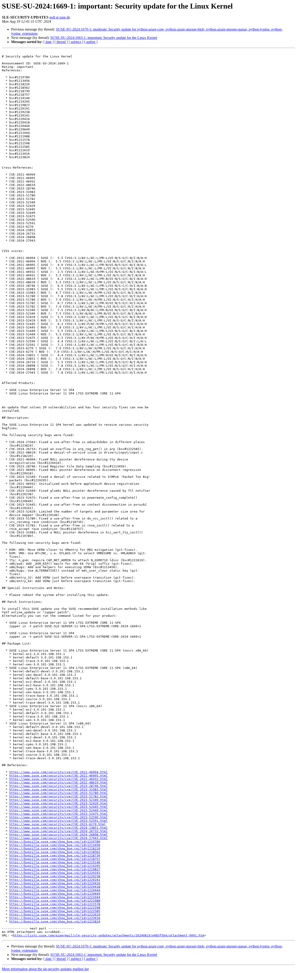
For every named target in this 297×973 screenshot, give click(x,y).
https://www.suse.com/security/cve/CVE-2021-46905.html (58, 775)
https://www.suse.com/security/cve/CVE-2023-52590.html (58, 817)
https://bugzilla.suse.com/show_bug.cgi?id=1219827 (54, 869)
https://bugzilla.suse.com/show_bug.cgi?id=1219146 (54, 862)
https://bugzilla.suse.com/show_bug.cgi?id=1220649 (54, 893)
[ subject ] (76, 42)
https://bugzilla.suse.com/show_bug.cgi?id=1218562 (54, 852)
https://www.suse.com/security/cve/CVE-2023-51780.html (58, 793)
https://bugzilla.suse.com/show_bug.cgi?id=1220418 (54, 886)
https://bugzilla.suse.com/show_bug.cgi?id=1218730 (54, 855)
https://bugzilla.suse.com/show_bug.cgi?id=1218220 (54, 848)
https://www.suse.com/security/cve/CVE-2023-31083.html (58, 789)
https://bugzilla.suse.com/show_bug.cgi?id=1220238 (54, 876)
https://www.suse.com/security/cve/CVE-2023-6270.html (57, 824)
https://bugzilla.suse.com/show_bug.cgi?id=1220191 (54, 873)
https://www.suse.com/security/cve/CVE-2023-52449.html (58, 810)
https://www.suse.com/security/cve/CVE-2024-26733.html (58, 831)
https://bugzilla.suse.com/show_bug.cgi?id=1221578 (54, 904)
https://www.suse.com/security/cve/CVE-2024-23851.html (58, 827)
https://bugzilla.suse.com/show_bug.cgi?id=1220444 (54, 890)
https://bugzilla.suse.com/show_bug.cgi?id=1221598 (54, 907)
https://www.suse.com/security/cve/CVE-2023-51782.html (58, 796)
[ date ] (48, 42)
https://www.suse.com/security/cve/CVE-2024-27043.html (58, 838)
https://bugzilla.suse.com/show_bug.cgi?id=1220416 (54, 883)
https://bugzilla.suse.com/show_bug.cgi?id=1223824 (54, 921)
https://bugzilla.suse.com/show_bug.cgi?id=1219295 (54, 866)
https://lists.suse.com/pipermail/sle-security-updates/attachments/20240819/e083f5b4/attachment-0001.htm (108, 935)
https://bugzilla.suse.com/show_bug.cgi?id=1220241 (54, 880)
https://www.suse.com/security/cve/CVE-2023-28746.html (58, 786)
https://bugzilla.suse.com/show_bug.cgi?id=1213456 (54, 845)
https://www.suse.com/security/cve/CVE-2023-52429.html (58, 803)
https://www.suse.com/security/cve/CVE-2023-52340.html (58, 800)
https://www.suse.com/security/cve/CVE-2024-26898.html (58, 834)
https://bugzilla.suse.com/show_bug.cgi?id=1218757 (54, 859)
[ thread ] (61, 42)
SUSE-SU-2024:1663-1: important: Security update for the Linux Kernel (103, 38)
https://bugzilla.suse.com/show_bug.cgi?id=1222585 (54, 911)
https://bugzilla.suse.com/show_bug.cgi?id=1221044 (54, 897)
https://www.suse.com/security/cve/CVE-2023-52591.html (58, 820)
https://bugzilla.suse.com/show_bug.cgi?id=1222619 (54, 914)
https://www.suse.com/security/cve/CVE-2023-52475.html (58, 814)
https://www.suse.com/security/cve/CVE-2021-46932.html (58, 779)
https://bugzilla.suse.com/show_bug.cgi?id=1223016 (54, 918)
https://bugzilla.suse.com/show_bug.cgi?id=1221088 (54, 900)
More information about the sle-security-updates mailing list (45, 969)
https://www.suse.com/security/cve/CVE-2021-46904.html (58, 772)
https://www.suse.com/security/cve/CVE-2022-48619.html (58, 782)
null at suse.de (59, 17)
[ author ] (90, 42)
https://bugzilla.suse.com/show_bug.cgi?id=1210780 (54, 841)
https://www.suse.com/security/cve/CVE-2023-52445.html (58, 807)
